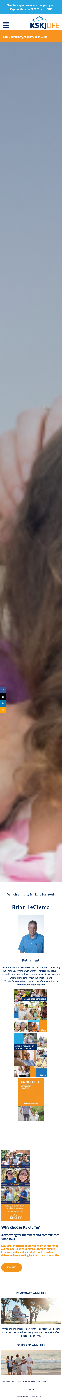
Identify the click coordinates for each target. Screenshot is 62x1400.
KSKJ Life (11, 1267)
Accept (31, 1389)
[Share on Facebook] (3, 690)
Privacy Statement (36, 1396)
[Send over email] (3, 710)
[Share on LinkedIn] (3, 703)
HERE (48, 9)
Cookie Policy (22, 1396)
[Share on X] (3, 696)
